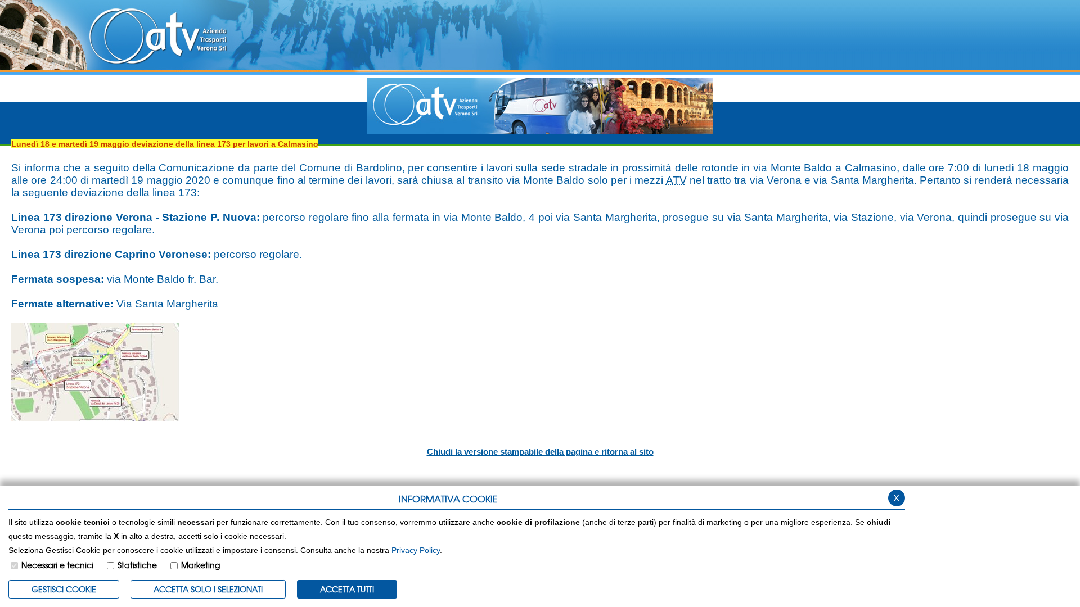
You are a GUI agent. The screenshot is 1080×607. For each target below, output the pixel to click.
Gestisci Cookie (64, 589)
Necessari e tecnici (57, 564)
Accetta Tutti (347, 589)
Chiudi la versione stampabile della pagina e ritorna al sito (540, 451)
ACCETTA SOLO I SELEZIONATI (208, 589)
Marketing (200, 564)
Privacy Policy (416, 550)
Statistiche (137, 564)
